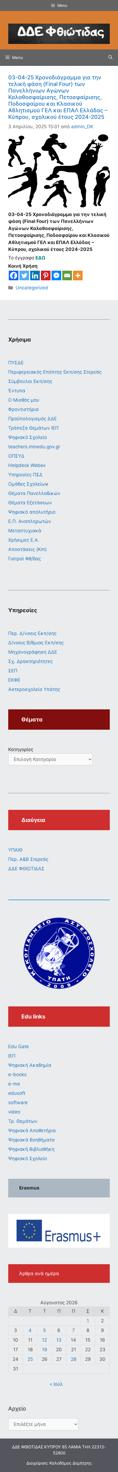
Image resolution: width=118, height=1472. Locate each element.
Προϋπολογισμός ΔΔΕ (32, 418)
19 (44, 1349)
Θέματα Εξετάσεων (30, 502)
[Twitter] (24, 275)
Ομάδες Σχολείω (26, 484)
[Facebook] (13, 275)
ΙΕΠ (11, 1056)
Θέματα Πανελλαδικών (34, 493)
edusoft (16, 1093)
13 (58, 1340)
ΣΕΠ (12, 670)
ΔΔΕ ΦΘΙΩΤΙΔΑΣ (26, 868)
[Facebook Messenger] (56, 275)
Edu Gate (18, 1046)
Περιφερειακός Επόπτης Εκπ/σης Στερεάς (55, 372)
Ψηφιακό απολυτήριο (31, 512)
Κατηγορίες (20, 749)
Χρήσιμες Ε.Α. (23, 540)
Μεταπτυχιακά (24, 530)
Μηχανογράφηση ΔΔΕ (32, 652)
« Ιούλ (56, 1384)
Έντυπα (16, 390)
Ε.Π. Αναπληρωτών (29, 521)
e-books (17, 1074)
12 (44, 1340)
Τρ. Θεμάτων (22, 1121)
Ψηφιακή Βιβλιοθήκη (31, 1149)
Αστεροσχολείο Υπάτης (34, 689)
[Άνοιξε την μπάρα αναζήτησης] (110, 57)
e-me (14, 1084)
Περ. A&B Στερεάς (28, 859)
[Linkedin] (35, 275)
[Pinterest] (45, 275)
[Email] (67, 275)
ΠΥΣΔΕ (16, 362)
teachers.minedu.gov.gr (34, 446)
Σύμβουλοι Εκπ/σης (30, 381)
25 (30, 1359)
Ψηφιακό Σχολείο (27, 437)
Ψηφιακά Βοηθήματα (31, 1140)
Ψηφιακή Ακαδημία (29, 1065)
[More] (78, 275)
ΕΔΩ (40, 258)
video (14, 1112)
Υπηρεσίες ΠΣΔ (25, 474)
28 (73, 1359)
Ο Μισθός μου (23, 400)
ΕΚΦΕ (14, 680)
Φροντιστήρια (23, 409)
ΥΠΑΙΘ (15, 850)
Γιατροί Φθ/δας (24, 558)
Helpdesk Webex (27, 465)
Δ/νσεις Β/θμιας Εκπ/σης (36, 642)
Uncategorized (32, 287)
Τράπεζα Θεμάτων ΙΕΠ (33, 428)
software (18, 1102)
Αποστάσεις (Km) (27, 549)
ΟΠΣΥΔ (16, 456)
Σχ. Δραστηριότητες (30, 661)
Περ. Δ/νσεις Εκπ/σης (32, 633)
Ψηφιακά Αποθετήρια (32, 1130)
